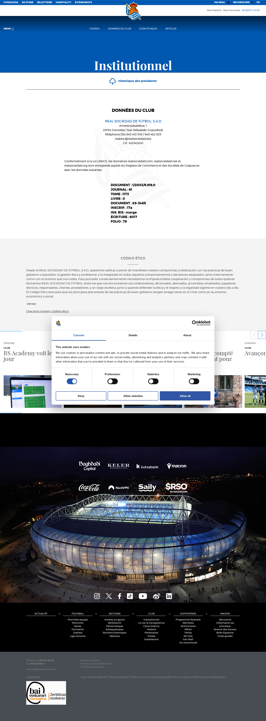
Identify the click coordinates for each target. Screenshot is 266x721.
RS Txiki (188, 636)
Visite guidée (225, 636)
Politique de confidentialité (97, 664)
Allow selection (133, 395)
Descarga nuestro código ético (47, 311)
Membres (188, 623)
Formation (78, 629)
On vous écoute (188, 643)
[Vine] (156, 595)
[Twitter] (109, 595)
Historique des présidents (137, 81)
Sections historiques (114, 633)
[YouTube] (143, 595)
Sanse (77, 626)
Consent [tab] (78, 335)
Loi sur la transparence (151, 623)
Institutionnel (151, 620)
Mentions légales (90, 660)
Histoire (151, 629)
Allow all (185, 395)
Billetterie (44, 2)
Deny (81, 395)
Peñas (188, 633)
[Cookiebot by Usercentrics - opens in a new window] (194, 323)
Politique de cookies (92, 667)
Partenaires (151, 633)
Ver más (31, 304)
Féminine (77, 623)
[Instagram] (97, 595)
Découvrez (225, 620)
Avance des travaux (225, 629)
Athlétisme (114, 623)
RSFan (188, 629)
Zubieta (77, 633)
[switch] (112, 381)
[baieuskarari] (46, 692)
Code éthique (148, 29)
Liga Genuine (78, 636)
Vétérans (114, 636)
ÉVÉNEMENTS (83, 2)
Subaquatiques (114, 629)
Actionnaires (188, 626)
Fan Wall (188, 639)
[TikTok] (130, 595)
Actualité (41, 614)
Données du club (119, 29)
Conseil (95, 29)
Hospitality (63, 2)
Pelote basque (114, 626)
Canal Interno (151, 626)
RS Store (27, 2)
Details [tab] (133, 335)
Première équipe (78, 620)
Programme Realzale (188, 620)
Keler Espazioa (225, 633)
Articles (170, 29)
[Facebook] (119, 595)
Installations (151, 639)
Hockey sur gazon (114, 620)
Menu (8, 29)
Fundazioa (11, 2)
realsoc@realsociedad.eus (41, 669)
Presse (151, 636)
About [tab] (187, 335)
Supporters (188, 614)
